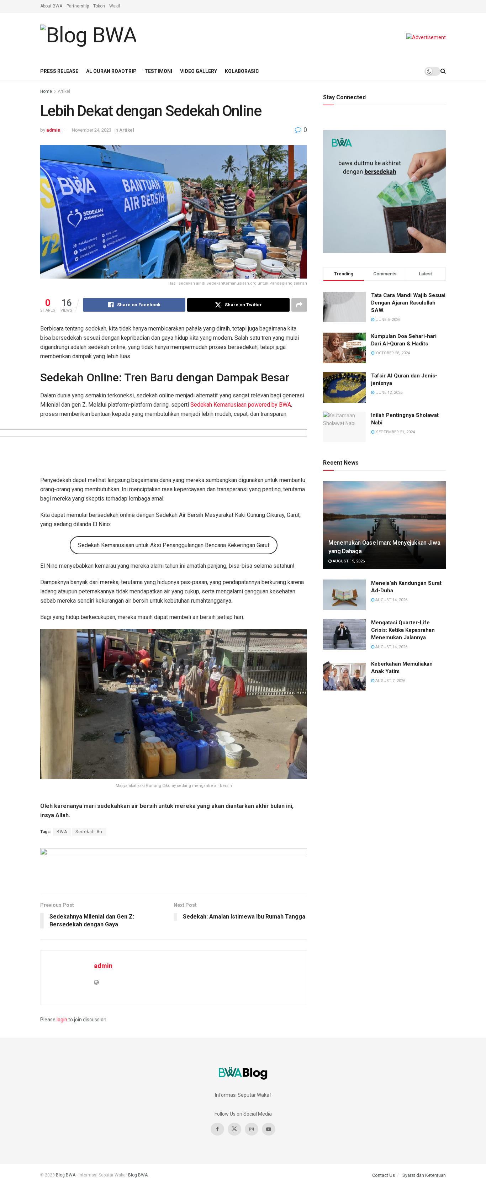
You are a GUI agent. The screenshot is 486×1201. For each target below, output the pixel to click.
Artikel (64, 91)
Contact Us (383, 1175)
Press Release (59, 71)
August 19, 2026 (348, 561)
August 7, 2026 (389, 680)
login (62, 1019)
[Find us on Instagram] (251, 1129)
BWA (62, 831)
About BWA (51, 6)
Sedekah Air (89, 831)
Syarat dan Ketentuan (424, 1175)
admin (53, 130)
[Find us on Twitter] (234, 1129)
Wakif (114, 6)
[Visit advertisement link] (426, 37)
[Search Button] (443, 71)
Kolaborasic (242, 71)
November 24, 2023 (91, 130)
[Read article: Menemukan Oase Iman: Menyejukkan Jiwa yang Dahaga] (384, 525)
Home (46, 91)
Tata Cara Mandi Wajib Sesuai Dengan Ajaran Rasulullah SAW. (408, 302)
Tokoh (99, 6)
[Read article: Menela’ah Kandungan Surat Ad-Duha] (344, 595)
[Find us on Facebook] (217, 1129)
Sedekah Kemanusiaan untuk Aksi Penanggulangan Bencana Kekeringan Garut (173, 545)
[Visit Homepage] (88, 37)
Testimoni (158, 71)
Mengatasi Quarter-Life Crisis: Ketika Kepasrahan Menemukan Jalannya (403, 630)
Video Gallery (198, 71)
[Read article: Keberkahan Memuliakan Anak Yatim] (344, 675)
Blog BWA (65, 1175)
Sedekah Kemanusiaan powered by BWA (240, 404)
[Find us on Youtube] (268, 1129)
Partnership (78, 6)
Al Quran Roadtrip (111, 71)
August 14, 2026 (390, 600)
